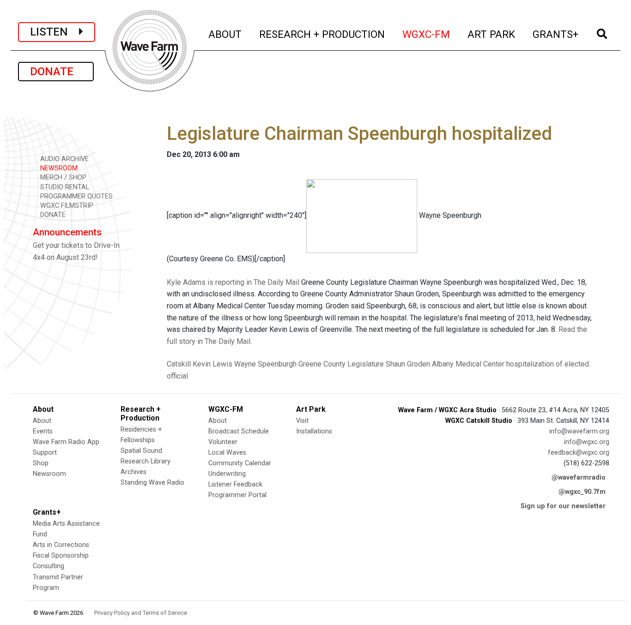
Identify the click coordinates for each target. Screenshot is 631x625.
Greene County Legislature (341, 364)
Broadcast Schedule (238, 431)
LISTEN (54, 31)
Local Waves (227, 453)
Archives (133, 472)
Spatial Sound (141, 451)
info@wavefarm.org (579, 431)
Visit (302, 421)
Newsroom (49, 474)
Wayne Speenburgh (265, 364)
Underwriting (227, 474)
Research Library (145, 461)
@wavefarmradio (579, 477)
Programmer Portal (237, 495)
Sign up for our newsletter (563, 506)
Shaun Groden (408, 364)
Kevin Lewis (212, 364)
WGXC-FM (427, 34)
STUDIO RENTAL (63, 187)
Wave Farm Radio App (66, 442)
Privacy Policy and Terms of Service (140, 612)
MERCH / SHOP (62, 177)
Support (45, 453)
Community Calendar (239, 463)
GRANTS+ (556, 34)
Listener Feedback (235, 484)
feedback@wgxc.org (578, 453)
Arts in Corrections (61, 545)
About (42, 421)
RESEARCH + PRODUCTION (322, 34)
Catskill (179, 364)
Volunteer (222, 442)
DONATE (56, 71)
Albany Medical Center (468, 364)
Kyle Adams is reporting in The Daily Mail (233, 282)
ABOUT (225, 34)
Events (43, 431)
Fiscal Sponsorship (61, 555)
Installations (314, 431)
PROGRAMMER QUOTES (75, 196)
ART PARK (492, 34)
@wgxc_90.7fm (582, 492)
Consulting (48, 566)
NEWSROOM (58, 168)
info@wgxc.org (586, 442)
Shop (41, 463)
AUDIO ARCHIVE (63, 159)
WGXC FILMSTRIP (65, 206)
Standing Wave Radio (152, 483)
